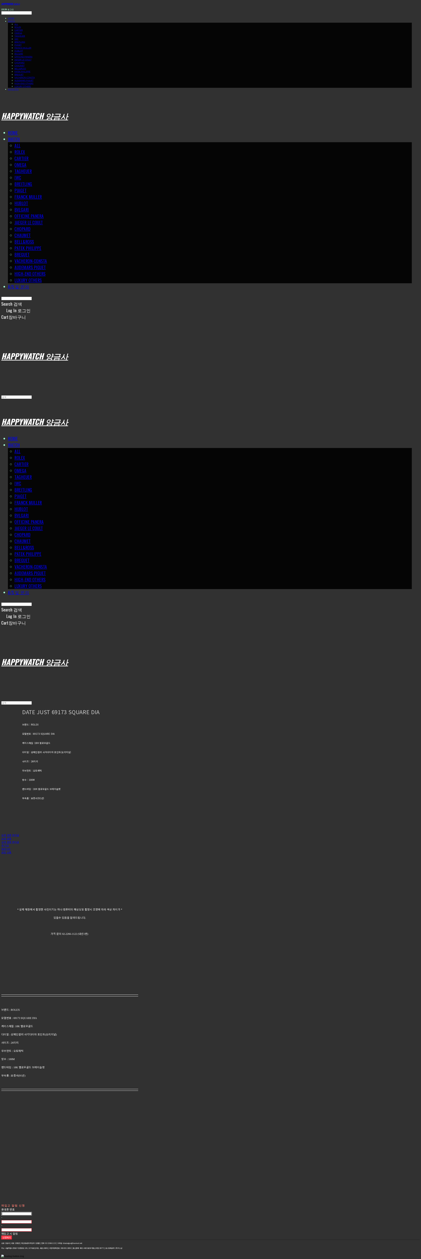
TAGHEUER (19, 36)
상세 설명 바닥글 (10, 842)
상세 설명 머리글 (10, 835)
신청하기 (7, 1237)
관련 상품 (6, 852)
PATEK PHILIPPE (22, 71)
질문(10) (6, 849)
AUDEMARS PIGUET (23, 80)
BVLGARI (18, 53)
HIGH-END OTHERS (23, 83)
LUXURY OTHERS (22, 86)
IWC (16, 38)
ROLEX (17, 27)
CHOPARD (19, 62)
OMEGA (18, 33)
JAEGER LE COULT (22, 59)
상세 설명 (6, 838)
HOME (11, 18)
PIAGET (18, 44)
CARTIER (18, 30)
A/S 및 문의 (13, 89)
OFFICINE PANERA (23, 56)
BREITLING (19, 41)
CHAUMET (19, 65)
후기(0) (5, 845)
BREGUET (19, 74)
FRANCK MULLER (22, 47)
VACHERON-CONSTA (24, 77)
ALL (16, 24)
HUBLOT (18, 50)
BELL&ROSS (20, 68)
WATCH (11, 21)
